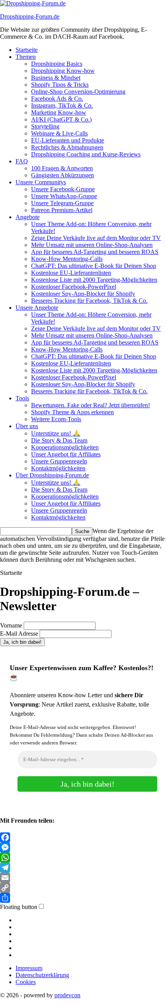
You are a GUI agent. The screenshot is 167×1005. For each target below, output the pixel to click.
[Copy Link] (83, 888)
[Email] (83, 878)
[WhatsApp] (83, 857)
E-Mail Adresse (19, 633)
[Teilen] (83, 898)
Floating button (18, 907)
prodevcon (67, 995)
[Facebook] (83, 837)
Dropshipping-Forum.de (29, 16)
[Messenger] (83, 847)
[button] (26, 982)
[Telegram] (83, 868)
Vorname (11, 625)
